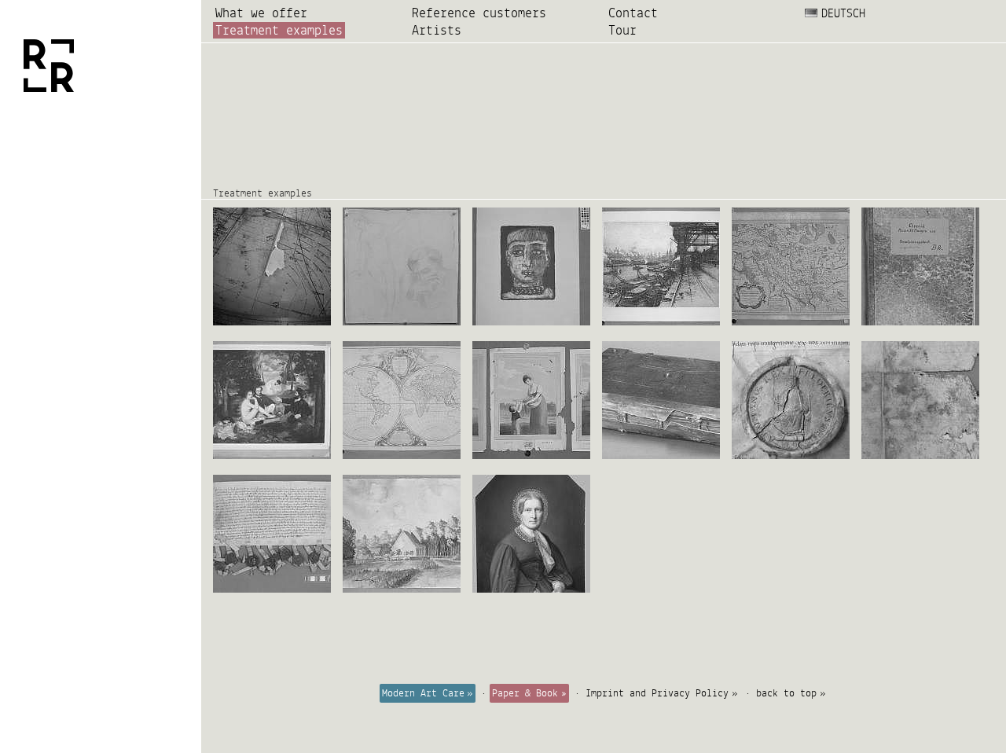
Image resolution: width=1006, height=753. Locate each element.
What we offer (261, 13)
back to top (786, 693)
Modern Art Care (423, 693)
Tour (622, 30)
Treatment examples (279, 30)
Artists (436, 30)
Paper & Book (525, 693)
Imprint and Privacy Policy (657, 693)
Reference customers (479, 13)
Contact (633, 13)
